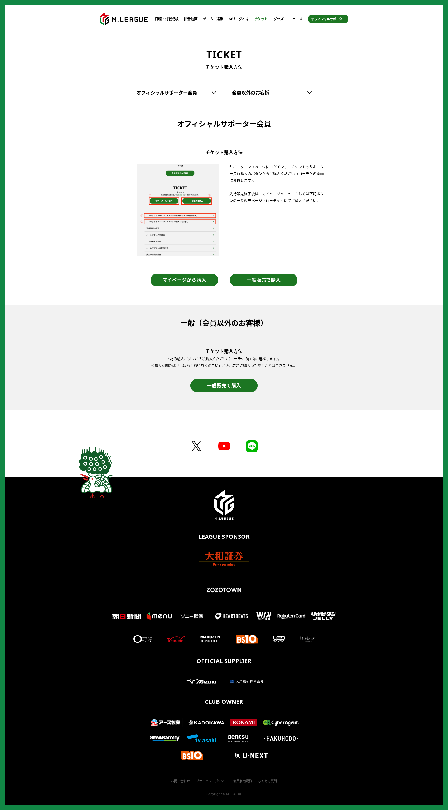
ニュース (295, 18)
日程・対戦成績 (166, 18)
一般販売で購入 (264, 280)
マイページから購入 (184, 280)
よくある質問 (267, 781)
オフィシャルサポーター (328, 19)
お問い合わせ (180, 781)
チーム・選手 (213, 18)
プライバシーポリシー (211, 781)
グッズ (278, 18)
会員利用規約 (242, 781)
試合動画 (191, 18)
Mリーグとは (238, 18)
